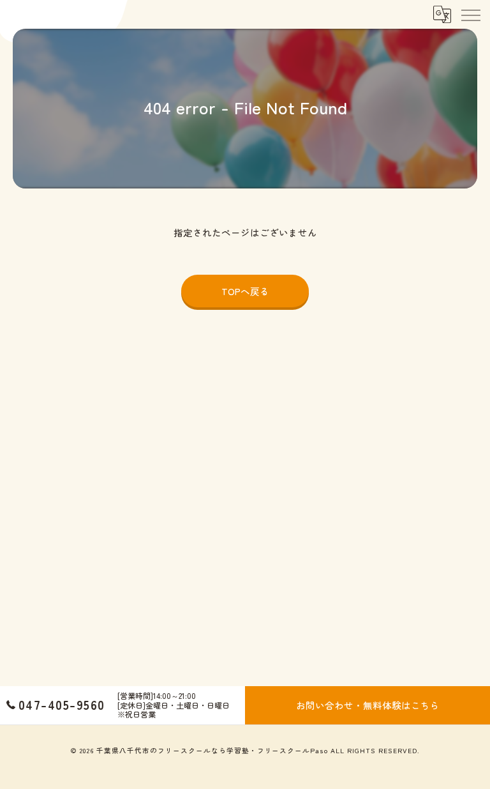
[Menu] (470, 14)
